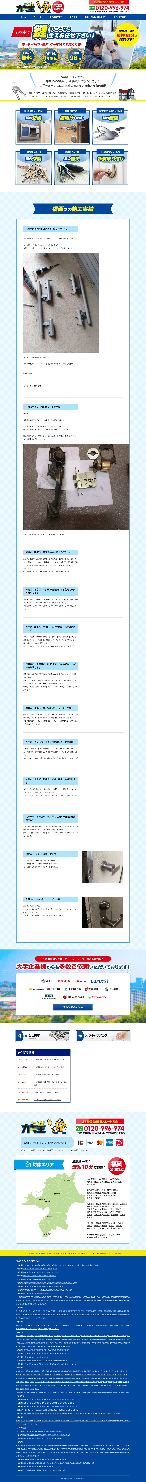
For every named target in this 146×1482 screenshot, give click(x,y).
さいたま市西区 (109, 1325)
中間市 (119, 1212)
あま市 (27, 1389)
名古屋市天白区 (56, 1378)
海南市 (64, 1410)
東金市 (125, 1297)
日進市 (88, 1382)
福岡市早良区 (92, 1182)
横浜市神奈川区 (21, 1336)
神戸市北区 (29, 1421)
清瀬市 (50, 1314)
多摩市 (102, 1314)
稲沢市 (80, 1385)
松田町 (43, 1346)
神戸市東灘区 (101, 1421)
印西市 (99, 1300)
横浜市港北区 (85, 1336)
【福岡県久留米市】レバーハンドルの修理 (49, 1067)
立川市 (119, 1314)
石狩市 (30, 1265)
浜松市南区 (78, 1392)
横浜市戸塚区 (112, 1336)
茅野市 (67, 1364)
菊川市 (124, 1392)
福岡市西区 (104, 1182)
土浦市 (25, 1286)
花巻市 (40, 1272)
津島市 (124, 1385)
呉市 (24, 1428)
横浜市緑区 (54, 1339)
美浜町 (53, 1385)
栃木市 (65, 1290)
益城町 (77, 1463)
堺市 (92, 1414)
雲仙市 (47, 1459)
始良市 (27, 1470)
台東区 (33, 1311)
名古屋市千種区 (25, 1375)
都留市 (64, 1361)
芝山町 (113, 1300)
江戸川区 (44, 1311)
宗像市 (97, 1206)
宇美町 (113, 1223)
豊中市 (58, 1414)
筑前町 (111, 1225)
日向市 (30, 1466)
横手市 (45, 1276)
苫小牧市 (58, 1265)
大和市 (59, 1343)
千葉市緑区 (104, 1297)
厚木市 (54, 1343)
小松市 (35, 1357)
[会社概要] (73, 17)
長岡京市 (46, 1406)
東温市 (30, 1438)
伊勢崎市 (41, 1293)
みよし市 (37, 1382)
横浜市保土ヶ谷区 (44, 1339)
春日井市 (64, 1385)
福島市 (30, 1283)
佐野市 (50, 1290)
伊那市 (72, 1364)
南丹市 (30, 1406)
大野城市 (105, 1206)
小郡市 (104, 1209)
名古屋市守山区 (109, 1375)
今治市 (40, 1438)
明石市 (37, 1424)
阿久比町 (43, 1385)
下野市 (70, 1290)
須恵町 (119, 1225)
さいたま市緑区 (120, 1325)
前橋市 (30, 1293)
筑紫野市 (123, 1204)
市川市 (30, 1297)
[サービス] (37, 17)
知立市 (27, 1382)
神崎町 (27, 1304)
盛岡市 (30, 1272)
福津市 (97, 1212)
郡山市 (56, 1283)
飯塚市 (99, 1204)
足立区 (18, 1311)
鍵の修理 (49, 1253)
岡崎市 (22, 1382)
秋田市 (35, 1276)
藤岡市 (47, 1293)
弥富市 (22, 1389)
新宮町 (97, 1228)
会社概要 (101, 1253)
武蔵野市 (37, 1314)
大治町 (32, 1389)
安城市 (32, 1382)
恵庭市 (47, 1265)
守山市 (40, 1399)
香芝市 (48, 1403)
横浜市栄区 (94, 1336)
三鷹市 (32, 1314)
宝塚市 (119, 1421)
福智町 (89, 1228)
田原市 (22, 1385)
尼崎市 (25, 1424)
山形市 (47, 1279)
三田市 (109, 1421)
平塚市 (81, 1343)
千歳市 (52, 1265)
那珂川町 (90, 1223)
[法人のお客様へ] (55, 17)
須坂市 (35, 1364)
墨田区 (38, 1311)
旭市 (36, 1304)
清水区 (89, 1392)
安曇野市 (51, 1364)
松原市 (75, 1414)
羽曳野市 (81, 1414)
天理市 (43, 1403)
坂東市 (40, 1286)
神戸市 (23, 1421)
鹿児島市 (43, 1470)
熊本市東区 (52, 1463)
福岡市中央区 (116, 1182)
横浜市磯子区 (48, 1336)
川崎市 (69, 1339)
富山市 (67, 1353)
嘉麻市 (89, 1214)
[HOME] (23, 17)
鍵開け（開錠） (40, 1253)
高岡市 (30, 1353)
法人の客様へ (81, 1253)
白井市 (84, 1300)
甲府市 (35, 1361)
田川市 (104, 1212)
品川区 (113, 1311)
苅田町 (120, 1223)
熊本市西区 (35, 1463)
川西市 (114, 1421)
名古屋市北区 (36, 1378)
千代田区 (79, 1311)
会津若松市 (50, 1283)
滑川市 (35, 1353)
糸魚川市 (46, 1350)
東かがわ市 (66, 1435)
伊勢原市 (103, 1343)
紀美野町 (59, 1410)
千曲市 (40, 1364)
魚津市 (40, 1353)
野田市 (120, 1297)
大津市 (35, 1399)
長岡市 (25, 1350)
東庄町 (40, 1304)
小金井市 (63, 1314)
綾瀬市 (76, 1343)
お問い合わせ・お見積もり (113, 1253)
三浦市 (42, 1343)
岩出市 (46, 1410)
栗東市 (62, 1399)
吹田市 (48, 1414)
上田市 (45, 1364)
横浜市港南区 (75, 1336)
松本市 (62, 1364)
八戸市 (55, 1269)
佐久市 (57, 1364)
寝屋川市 (31, 1414)
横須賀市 (27, 1343)
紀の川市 (41, 1410)
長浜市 (25, 1399)
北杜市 (25, 1361)
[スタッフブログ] (119, 17)
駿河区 (98, 1392)
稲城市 (97, 1314)
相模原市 (48, 1343)
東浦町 (37, 1385)
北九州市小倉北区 (94, 1193)
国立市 (87, 1314)
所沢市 (35, 1325)
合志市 (72, 1463)
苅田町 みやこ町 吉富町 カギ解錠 (47, 1100)
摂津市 (108, 1414)
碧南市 (78, 1382)
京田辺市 (68, 1406)
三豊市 (32, 1435)
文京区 (58, 1311)
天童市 (42, 1279)
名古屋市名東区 (68, 1375)
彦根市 (30, 1399)
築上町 (120, 1228)
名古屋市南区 (118, 1378)
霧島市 (32, 1470)
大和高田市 (55, 1403)
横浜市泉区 (57, 1336)
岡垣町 (89, 1225)
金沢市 (30, 1357)
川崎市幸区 (85, 1339)
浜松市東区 (54, 1392)
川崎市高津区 (103, 1339)
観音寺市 (26, 1435)
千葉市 (22, 1300)
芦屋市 (20, 1424)
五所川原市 (32, 1269)
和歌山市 (52, 1410)
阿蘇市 (67, 1463)
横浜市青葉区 (39, 1336)
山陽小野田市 (37, 1431)
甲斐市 (30, 1361)
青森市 (38, 1269)
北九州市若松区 (93, 1195)
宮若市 (122, 1214)
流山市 (115, 1297)
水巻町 (104, 1225)
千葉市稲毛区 (66, 1297)
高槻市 (37, 1414)
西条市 (45, 1438)
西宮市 (124, 1421)
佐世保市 (26, 1459)
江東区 (50, 1311)
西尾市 (43, 1382)
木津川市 (74, 1406)
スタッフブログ (92, 1253)
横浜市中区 (26, 1339)
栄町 (103, 1300)
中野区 (98, 1311)
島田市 (108, 1392)
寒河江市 (31, 1279)
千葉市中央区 (95, 1297)
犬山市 (70, 1385)
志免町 (99, 1223)
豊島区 (68, 1311)
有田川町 (75, 1410)
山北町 (48, 1346)
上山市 (52, 1279)
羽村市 (28, 1318)
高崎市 (25, 1293)
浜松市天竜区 (27, 1392)
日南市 (50, 1466)
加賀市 (40, 1357)
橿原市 (71, 1403)
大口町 (114, 1385)
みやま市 (98, 1214)
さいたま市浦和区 (31, 1329)
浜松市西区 (62, 1392)
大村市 (37, 1459)
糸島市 (89, 1206)
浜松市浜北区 (45, 1392)
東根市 (37, 1279)
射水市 (45, 1353)
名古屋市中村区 (46, 1375)
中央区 (85, 1311)
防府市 (50, 1431)
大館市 (25, 1276)
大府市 (110, 1382)
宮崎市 (40, 1466)
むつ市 (25, 1269)
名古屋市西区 (118, 1371)
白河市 (68, 1283)
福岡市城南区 (92, 1184)
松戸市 (110, 1297)
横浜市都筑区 (121, 1336)
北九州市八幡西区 (94, 1190)
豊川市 (53, 1382)
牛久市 (45, 1286)
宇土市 (82, 1463)
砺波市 (57, 1353)
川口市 (24, 1325)
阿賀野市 (66, 1350)
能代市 (30, 1276)
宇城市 (87, 1463)
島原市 (52, 1459)
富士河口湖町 (57, 1361)
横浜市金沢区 (66, 1336)
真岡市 (55, 1290)
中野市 (25, 1364)
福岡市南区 (102, 1179)
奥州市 (50, 1272)
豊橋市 (58, 1382)
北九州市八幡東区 (109, 1195)
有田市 (69, 1410)
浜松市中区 (70, 1392)
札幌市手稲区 (94, 1265)
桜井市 (61, 1403)
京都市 (25, 1406)
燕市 (61, 1350)
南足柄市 (116, 1343)
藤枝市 (103, 1392)
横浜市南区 (62, 1339)
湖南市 (67, 1399)
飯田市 (77, 1364)
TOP (26, 1253)
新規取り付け (72, 1253)
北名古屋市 (103, 1385)
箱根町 (58, 1346)
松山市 (35, 1438)
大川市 (106, 1214)
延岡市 (25, 1466)
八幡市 (57, 1406)
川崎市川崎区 (76, 1339)
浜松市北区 (36, 1392)
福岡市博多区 (114, 1179)
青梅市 (45, 1318)
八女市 (97, 1209)
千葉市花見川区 (56, 1297)
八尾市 (70, 1414)
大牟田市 (107, 1204)
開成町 (53, 1346)
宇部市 (45, 1431)
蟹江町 (37, 1389)
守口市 (113, 1414)
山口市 (25, 1431)
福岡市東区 (91, 1179)
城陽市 (62, 1406)
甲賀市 (72, 1399)
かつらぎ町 (33, 1410)
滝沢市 (25, 1272)
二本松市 (43, 1283)
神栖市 (62, 1286)
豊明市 (68, 1382)
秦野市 (97, 1343)
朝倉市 (89, 1212)
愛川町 (127, 1343)
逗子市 (37, 1343)
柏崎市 (35, 1350)
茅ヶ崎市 (92, 1343)
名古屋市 (19, 1371)
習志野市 (36, 1297)
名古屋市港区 (89, 1375)
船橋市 (25, 1297)
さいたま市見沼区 (74, 1325)
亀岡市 (35, 1406)
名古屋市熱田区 (97, 1371)
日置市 (37, 1470)
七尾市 (25, 1357)
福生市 (33, 1318)
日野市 (124, 1314)
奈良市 (25, 1403)
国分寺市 (82, 1314)
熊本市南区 (60, 1463)
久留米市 (90, 1204)
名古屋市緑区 (26, 1378)
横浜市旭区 (30, 1336)
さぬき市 (59, 1435)
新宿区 (73, 1311)
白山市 (45, 1357)
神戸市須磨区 (74, 1421)
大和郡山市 (37, 1403)
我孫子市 (94, 1300)
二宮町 (28, 1346)
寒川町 (18, 1346)
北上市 (45, 1272)
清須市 (96, 1385)
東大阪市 (64, 1414)
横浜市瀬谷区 (102, 1336)
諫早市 (42, 1459)
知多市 (115, 1382)
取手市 (50, 1286)
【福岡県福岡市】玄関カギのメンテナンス (49, 1059)
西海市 (32, 1459)
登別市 (74, 1265)
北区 (54, 1311)
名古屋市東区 (77, 1378)
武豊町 (48, 1385)
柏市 (88, 1300)
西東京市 (44, 1314)
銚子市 (45, 1304)
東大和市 (113, 1314)
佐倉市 (42, 1297)
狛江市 (22, 1314)
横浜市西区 (34, 1339)
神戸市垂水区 (84, 1421)
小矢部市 (51, 1353)
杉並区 (123, 1311)
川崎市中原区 (93, 1339)
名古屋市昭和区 (53, 1371)
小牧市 (75, 1385)
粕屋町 (106, 1223)
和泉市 (103, 1414)
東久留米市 (56, 1314)
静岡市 (84, 1392)
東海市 (105, 1382)
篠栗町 (97, 1225)
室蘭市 (79, 1265)
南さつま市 (50, 1470)
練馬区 (93, 1311)
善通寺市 (38, 1435)
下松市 (60, 1431)
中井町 (33, 1346)
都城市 (45, 1466)
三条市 (57, 1350)
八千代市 (57, 1300)
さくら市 (39, 1290)
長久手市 (94, 1382)
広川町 (113, 1228)
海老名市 (65, 1343)
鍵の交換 (31, 1253)
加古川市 (31, 1424)
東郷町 (27, 1385)
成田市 (108, 1300)
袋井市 (22, 1396)
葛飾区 (23, 1311)
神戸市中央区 (46, 1421)
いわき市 (74, 1283)
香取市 (32, 1304)
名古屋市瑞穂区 (97, 1378)
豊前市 (89, 1217)
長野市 (30, 1364)
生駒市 (30, 1403)
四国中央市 (58, 1438)
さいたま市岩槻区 (61, 1325)
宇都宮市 (26, 1290)
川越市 (45, 1325)
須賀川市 (62, 1283)
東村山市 (70, 1314)
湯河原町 (69, 1346)
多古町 (22, 1304)
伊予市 (25, 1438)
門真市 (118, 1414)
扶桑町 (119, 1385)
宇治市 (52, 1406)
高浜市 (73, 1382)
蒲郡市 (48, 1382)
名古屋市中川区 (75, 1371)
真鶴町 (63, 1346)
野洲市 (45, 1399)
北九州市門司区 (109, 1193)
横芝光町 (124, 1300)
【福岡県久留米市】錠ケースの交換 (46, 1074)
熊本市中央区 (43, 1463)
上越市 (30, 1350)
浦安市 (63, 1300)
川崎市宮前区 (112, 1339)
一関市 (55, 1272)
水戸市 (30, 1286)
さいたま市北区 (85, 1325)
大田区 (118, 1311)
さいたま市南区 (54, 1329)
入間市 (29, 1325)
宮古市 (35, 1272)
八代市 (92, 1463)
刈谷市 (63, 1382)
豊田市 (83, 1382)
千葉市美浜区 (76, 1297)
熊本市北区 (27, 1463)
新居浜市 (51, 1438)
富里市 (46, 1300)
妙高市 (52, 1350)
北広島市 (36, 1265)
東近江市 (51, 1399)
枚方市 (25, 1414)
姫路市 (18, 1421)
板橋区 (63, 1311)
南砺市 (62, 1353)
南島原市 (63, 1459)
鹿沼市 (45, 1290)
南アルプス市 (42, 1361)
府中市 (92, 1314)
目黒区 (108, 1311)
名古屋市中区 (33, 1371)
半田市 (120, 1382)
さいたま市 (51, 1325)
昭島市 (23, 1318)
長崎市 (57, 1459)
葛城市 (66, 1403)
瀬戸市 (100, 1382)
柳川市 (113, 1206)
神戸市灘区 (37, 1421)
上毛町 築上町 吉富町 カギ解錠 (46, 1092)
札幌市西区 (85, 1265)
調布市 (27, 1314)
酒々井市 (40, 1300)
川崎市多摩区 (122, 1339)
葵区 (93, 1392)
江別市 (25, 1265)
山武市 (118, 1300)
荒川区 (28, 1311)
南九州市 (57, 1470)
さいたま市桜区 (43, 1329)
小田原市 (110, 1343)
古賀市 (111, 1209)
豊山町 (109, 1385)
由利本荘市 (52, 1276)
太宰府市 (121, 1206)
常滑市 (125, 1382)
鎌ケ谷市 (79, 1300)
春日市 (115, 1204)
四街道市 (48, 1297)
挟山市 (40, 1325)
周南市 (55, 1431)
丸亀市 (43, 1435)
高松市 (53, 1435)
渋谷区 (103, 1311)
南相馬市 (36, 1283)
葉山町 (122, 1343)
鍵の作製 (56, 1253)
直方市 (119, 1209)
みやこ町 (105, 1228)
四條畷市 (43, 1414)
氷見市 (25, 1353)
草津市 (57, 1399)
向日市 (40, 1406)
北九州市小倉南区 (110, 1190)
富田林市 (87, 1414)
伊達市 (63, 1265)
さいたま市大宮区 (97, 1325)
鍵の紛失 (63, 1253)
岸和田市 (97, 1414)
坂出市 (48, 1435)
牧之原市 (119, 1392)
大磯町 (23, 1346)
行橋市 (89, 1209)
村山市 (25, 1279)
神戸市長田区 (65, 1421)
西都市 (35, 1466)
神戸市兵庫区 (55, 1421)
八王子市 (39, 1318)
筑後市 (111, 1212)
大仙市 (40, 1276)
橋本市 (27, 1410)
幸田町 (32, 1385)
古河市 (35, 1286)
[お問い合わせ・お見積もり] (95, 17)
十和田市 (49, 1269)
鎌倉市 (32, 1343)
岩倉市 (91, 1385)
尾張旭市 (86, 1385)
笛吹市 (50, 1361)
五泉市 (40, 1350)
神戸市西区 (93, 1421)
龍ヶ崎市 (56, 1286)
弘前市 (43, 1269)
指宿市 (63, 1470)
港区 (89, 1311)
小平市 (76, 1314)
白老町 (68, 1265)
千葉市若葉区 (85, 1297)
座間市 (71, 1343)
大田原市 (33, 1290)
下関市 (30, 1431)
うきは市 (114, 1214)
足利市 (60, 1290)
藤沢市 (86, 1343)
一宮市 (58, 1385)
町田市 (107, 1314)
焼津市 (113, 1392)
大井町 (38, 1346)
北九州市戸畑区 (93, 1198)
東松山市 (19, 1325)
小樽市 (42, 1265)
